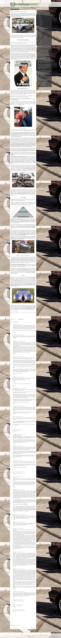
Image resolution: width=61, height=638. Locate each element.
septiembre (40, 24)
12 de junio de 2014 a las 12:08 (20, 334)
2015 (39, 18)
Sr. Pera (14, 434)
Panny (14, 460)
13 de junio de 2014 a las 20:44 (20, 471)
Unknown (14, 429)
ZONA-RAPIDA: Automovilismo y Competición (44, 55)
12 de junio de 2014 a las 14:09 (19, 356)
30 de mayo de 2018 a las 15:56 (20, 609)
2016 (39, 17)
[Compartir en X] (20, 319)
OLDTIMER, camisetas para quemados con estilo (44, 50)
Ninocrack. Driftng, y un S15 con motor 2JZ (43, 47)
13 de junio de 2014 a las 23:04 (21, 489)
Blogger (33, 636)
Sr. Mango (14, 334)
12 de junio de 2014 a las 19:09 (22, 388)
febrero (40, 36)
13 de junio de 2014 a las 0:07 (19, 429)
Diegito (14, 599)
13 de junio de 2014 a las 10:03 (20, 434)
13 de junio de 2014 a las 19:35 (19, 460)
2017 (39, 16)
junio (40, 27)
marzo (40, 35)
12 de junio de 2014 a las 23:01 (19, 416)
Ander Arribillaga (15, 388)
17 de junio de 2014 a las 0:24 (19, 599)
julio (40, 26)
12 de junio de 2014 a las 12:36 (21, 341)
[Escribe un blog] (19, 319)
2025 (39, 15)
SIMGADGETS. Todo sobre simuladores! (43, 54)
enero (40, 37)
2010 (39, 42)
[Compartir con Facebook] (21, 319)
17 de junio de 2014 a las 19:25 (19, 604)
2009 (39, 43)
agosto (40, 25)
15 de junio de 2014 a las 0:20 (20, 591)
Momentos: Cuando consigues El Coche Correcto (43, 29)
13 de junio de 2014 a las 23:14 (21, 514)
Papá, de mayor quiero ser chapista (43, 30)
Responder (14, 332)
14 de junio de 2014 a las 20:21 (20, 528)
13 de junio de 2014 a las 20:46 (20, 476)
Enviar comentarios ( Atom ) (25, 630)
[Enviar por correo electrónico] (18, 319)
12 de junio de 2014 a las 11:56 (19, 324)
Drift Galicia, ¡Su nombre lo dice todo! (42, 51)
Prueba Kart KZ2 (41, 31)
